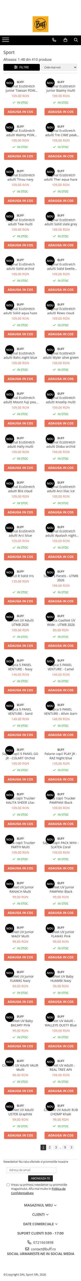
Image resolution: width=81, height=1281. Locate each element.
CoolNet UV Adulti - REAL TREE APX (60, 1067)
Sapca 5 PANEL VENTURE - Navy (20, 667)
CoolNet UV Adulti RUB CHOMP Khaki (61, 1112)
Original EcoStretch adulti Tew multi (20, 222)
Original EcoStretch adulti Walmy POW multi (20, 132)
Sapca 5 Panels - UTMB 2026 (61, 578)
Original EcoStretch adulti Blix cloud (20, 488)
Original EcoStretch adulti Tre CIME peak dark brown (60, 132)
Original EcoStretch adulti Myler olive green (61, 355)
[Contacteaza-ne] (54, 39)
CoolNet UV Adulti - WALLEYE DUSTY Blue (61, 1023)
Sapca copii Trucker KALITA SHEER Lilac (20, 800)
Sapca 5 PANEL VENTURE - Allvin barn (60, 711)
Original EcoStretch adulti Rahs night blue (20, 355)
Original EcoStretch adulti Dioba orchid (60, 444)
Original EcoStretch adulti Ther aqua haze (60, 177)
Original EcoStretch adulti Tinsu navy (20, 177)
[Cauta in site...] (76, 39)
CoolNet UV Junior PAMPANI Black (60, 889)
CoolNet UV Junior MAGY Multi (20, 934)
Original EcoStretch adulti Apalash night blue (60, 533)
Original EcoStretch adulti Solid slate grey (61, 222)
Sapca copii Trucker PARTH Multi (20, 845)
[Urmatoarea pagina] (71, 1147)
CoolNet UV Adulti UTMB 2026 (20, 622)
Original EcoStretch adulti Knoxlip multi (61, 400)
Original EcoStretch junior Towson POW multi (20, 88)
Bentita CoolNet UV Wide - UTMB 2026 (61, 622)
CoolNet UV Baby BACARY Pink (20, 1023)
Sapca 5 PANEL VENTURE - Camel (61, 667)
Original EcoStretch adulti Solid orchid (20, 266)
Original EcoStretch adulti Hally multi (20, 444)
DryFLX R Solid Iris (20, 576)
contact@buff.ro (43, 1249)
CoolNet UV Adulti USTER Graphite (20, 1112)
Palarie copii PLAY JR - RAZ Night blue (61, 756)
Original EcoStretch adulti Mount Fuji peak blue (20, 400)
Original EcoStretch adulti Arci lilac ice (60, 488)
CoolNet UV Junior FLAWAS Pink (60, 934)
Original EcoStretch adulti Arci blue (20, 533)
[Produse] (6, 41)
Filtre (23, 67)
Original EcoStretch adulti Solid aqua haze (20, 311)
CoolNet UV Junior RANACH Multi (20, 889)
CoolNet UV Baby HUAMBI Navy (60, 978)
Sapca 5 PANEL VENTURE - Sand (20, 711)
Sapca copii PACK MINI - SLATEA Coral (61, 845)
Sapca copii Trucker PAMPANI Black (61, 800)
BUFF (20, 82)
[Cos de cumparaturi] (65, 39)
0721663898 (43, 1242)
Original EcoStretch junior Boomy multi (60, 88)
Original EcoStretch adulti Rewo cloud (60, 311)
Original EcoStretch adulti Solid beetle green (60, 266)
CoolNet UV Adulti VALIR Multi (20, 1067)
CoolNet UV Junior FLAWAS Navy (20, 978)
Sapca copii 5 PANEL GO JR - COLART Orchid (20, 756)
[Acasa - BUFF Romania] (40, 24)
